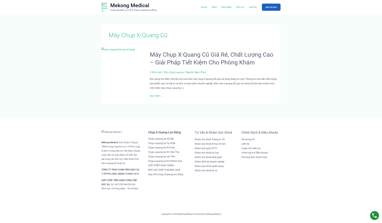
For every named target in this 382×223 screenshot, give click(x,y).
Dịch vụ (240, 7)
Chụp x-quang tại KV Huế (161, 147)
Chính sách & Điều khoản (254, 152)
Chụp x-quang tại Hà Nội (161, 138)
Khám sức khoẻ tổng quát (208, 157)
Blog (214, 7)
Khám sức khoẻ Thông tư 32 (210, 139)
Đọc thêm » (156, 96)
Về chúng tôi (248, 139)
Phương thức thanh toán (254, 157)
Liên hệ (253, 7)
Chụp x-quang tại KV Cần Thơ (163, 152)
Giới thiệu (226, 7)
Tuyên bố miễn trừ (251, 148)
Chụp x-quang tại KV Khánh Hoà (165, 161)
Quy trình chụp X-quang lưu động (165, 174)
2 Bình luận (156, 72)
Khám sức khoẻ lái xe (206, 170)
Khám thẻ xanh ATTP (206, 148)
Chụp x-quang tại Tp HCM (161, 143)
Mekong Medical (129, 5)
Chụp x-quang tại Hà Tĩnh (161, 156)
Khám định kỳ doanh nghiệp (209, 161)
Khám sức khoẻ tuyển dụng (209, 166)
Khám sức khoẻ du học (207, 152)
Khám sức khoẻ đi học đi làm (210, 143)
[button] (271, 7)
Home (204, 7)
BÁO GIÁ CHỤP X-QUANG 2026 (164, 169)
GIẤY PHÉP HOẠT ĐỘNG (161, 165)
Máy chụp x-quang (174, 72)
